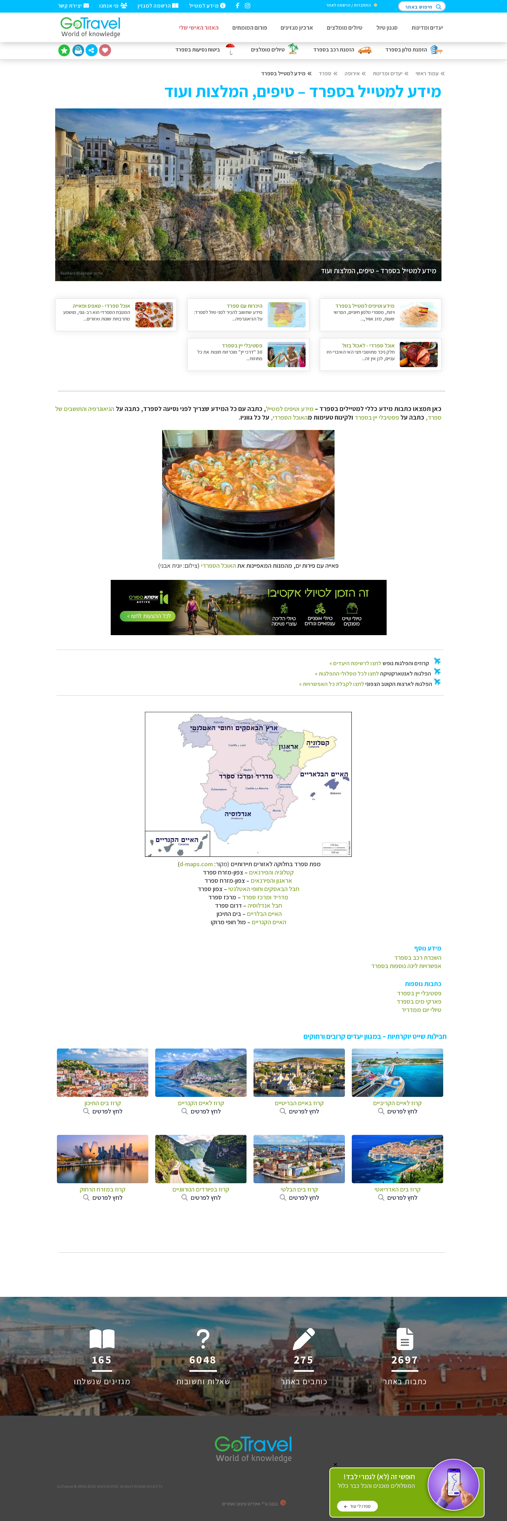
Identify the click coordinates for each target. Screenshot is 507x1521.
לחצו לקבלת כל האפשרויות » (331, 684)
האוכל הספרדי (218, 565)
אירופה (352, 73)
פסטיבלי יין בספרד (377, 417)
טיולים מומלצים (344, 27)
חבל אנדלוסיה (265, 905)
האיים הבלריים (264, 913)
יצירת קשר (70, 5)
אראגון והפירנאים (271, 880)
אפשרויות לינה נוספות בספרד (406, 966)
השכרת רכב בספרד (417, 957)
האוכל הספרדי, (289, 417)
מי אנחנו (109, 5)
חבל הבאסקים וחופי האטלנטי (263, 888)
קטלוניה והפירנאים (271, 872)
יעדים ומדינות (427, 27)
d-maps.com (196, 864)
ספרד (325, 73)
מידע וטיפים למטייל (289, 408)
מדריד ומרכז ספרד (265, 897)
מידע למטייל (204, 5)
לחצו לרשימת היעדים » (355, 663)
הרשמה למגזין (155, 5)
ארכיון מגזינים (297, 27)
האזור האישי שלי (199, 27)
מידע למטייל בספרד (283, 73)
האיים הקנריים (269, 922)
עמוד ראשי (427, 73)
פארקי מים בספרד (419, 1001)
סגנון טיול (387, 27)
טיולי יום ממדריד (421, 1009)
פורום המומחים (249, 27)
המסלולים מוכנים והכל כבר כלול (376, 1481)
